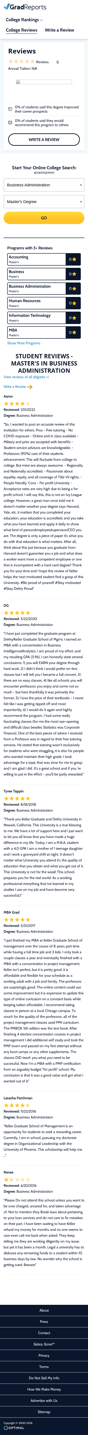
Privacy (44, 1355)
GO (44, 217)
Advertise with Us (44, 1400)
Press (44, 1321)
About (44, 1310)
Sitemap (44, 1412)
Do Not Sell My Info (44, 1378)
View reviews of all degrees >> (26, 377)
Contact (44, 1333)
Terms (44, 1367)
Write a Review (44, 139)
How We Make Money (44, 1389)
